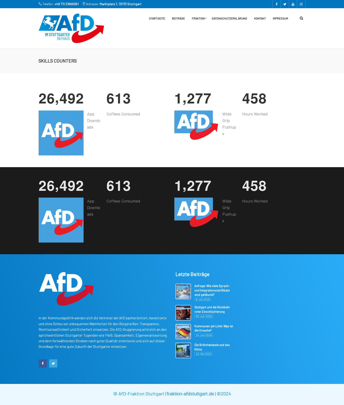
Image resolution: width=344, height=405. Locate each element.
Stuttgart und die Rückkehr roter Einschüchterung (212, 309)
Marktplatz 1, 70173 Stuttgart (121, 4)
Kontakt (260, 18)
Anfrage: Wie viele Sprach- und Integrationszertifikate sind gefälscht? (212, 290)
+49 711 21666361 (67, 4)
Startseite (157, 18)
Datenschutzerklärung (229, 18)
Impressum (280, 18)
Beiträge (178, 18)
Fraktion (198, 18)
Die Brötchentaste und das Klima (212, 347)
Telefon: (60, 4)
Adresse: (113, 4)
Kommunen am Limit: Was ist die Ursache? (213, 328)
